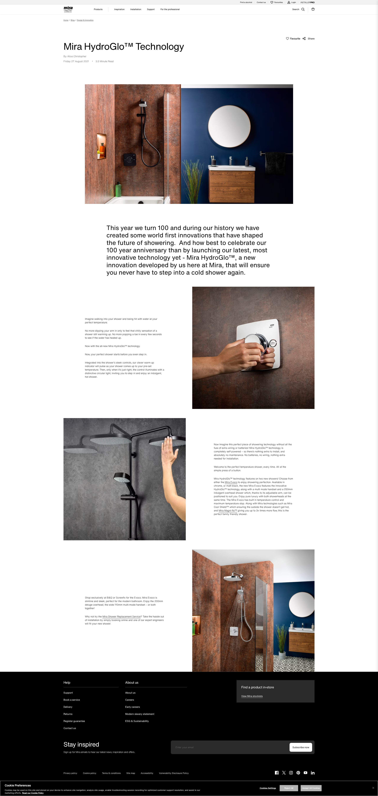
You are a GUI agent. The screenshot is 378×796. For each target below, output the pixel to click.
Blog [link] (73, 20)
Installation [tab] (135, 9)
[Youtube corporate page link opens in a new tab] (305, 773)
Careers (129, 700)
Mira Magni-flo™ (228, 510)
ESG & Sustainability (137, 721)
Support (68, 692)
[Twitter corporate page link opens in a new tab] (284, 773)
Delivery (67, 707)
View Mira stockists (252, 696)
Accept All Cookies (311, 788)
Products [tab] (98, 9)
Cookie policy (89, 773)
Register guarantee (74, 721)
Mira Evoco (231, 482)
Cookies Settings (268, 788)
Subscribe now (301, 747)
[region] (189, 788)
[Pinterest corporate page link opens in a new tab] (298, 773)
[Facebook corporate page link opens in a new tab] (276, 773)
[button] (293, 38)
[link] (69, 20)
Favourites (278, 2)
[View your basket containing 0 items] (313, 9)
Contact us (261, 2)
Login (293, 2)
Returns (67, 714)
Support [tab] (151, 9)
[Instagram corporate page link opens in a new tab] (291, 773)
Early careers (132, 707)
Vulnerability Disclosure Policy (174, 773)
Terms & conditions (111, 773)
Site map (130, 773)
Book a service (71, 700)
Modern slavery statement (139, 714)
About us (130, 692)
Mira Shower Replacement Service (121, 616)
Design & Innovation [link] (85, 20)
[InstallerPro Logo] (308, 2)
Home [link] (65, 20)
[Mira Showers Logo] (68, 9)
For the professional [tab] (170, 9)
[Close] (373, 788)
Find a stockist (246, 2)
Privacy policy (70, 773)
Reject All (288, 788)
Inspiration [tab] (119, 9)
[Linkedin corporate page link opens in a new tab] (313, 773)
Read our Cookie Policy (33, 793)
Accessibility (147, 773)
